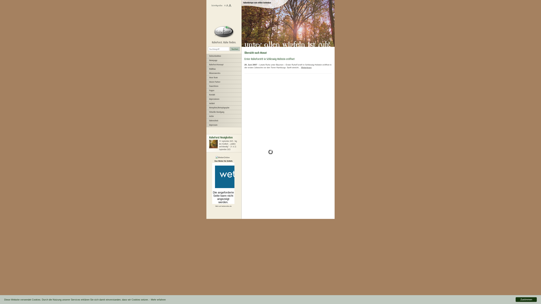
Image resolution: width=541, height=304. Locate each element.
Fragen (211, 90)
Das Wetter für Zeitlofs (224, 161)
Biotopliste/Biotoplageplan (219, 107)
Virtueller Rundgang (216, 112)
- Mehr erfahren (157, 299)
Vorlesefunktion (215, 56)
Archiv (211, 116)
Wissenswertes (214, 73)
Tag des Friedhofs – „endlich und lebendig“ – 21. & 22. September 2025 (228, 145)
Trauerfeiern (213, 86)
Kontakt (212, 94)
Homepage (213, 60)
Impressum (213, 125)
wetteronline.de (227, 206)
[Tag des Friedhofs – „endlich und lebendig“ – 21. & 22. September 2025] (213, 147)
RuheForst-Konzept (216, 64)
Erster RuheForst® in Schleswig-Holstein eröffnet (269, 59)
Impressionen (214, 99)
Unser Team (213, 77)
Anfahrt (212, 103)
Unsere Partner (214, 82)
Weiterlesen (306, 67)
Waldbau (212, 69)
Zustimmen (526, 299)
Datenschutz (213, 120)
